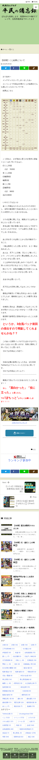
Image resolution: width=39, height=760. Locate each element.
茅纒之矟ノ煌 (8, 698)
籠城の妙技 (7, 695)
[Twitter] (5, 68)
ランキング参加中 (19, 460)
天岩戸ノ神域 (30, 656)
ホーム (5, 49)
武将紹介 (30, 733)
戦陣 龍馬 (19, 672)
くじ (12, 49)
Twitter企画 (7, 714)
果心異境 (7, 679)
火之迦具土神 (31, 683)
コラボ (31, 717)
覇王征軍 (19, 702)
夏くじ (5, 656)
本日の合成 (26, 675)
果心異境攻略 (25, 679)
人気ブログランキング (19, 423)
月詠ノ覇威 (7, 675)
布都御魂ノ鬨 (29, 664)
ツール (21, 721)
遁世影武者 (32, 702)
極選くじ (6, 683)
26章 (24, 645)
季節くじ (6, 664)
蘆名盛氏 (31, 698)
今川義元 (27, 649)
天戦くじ (19, 660)
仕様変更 (6, 725)
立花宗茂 (26, 691)
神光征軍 (25, 687)
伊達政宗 (6, 652)
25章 (14, 645)
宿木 (17, 664)
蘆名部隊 (6, 702)
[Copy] (33, 68)
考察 (5, 737)
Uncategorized (26, 714)
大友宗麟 (17, 656)
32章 (33, 645)
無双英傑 (6, 687)
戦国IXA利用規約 (26, 729)
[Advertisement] (19, 33)
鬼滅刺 (31, 706)
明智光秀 (32, 672)
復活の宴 (28, 668)
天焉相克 (31, 660)
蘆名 (20, 698)
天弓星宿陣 (7, 660)
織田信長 (26, 695)
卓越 (17, 652)
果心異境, (17, 733)
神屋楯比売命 (8, 691)
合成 (30, 725)
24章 (5, 645)
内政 (19, 725)
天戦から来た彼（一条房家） (24, 627)
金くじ (5, 706)
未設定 (5, 733)
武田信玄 (18, 683)
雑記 (31, 737)
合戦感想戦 (30, 652)
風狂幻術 (18, 706)
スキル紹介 (7, 721)
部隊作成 (18, 737)
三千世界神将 (8, 649)
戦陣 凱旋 (7, 672)
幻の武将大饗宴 (9, 668)
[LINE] (24, 68)
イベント (19, 717)
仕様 (32, 721)
